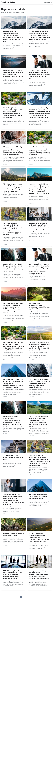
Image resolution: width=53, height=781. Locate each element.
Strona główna (48, 2)
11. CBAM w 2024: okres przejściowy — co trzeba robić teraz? (13, 457)
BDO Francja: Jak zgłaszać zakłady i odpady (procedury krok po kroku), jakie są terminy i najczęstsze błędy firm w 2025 (39, 74)
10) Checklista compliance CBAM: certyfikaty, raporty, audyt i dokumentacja (38, 496)
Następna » (29, 596)
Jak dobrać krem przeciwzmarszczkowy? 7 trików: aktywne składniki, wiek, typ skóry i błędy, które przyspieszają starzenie (39, 307)
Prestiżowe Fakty (8, 2)
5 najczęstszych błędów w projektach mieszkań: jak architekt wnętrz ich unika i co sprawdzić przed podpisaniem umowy (39, 227)
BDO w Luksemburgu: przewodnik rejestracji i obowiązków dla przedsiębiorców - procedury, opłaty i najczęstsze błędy (39, 537)
